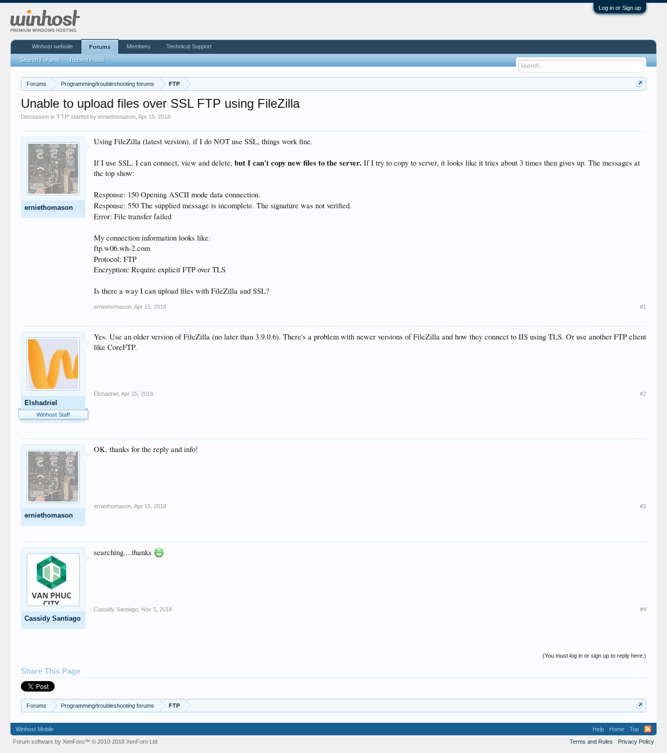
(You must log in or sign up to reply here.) (594, 655)
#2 (643, 394)
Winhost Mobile (35, 729)
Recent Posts (87, 60)
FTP (62, 117)
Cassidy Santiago (52, 618)
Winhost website (52, 46)
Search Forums (39, 60)
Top (634, 729)
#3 (643, 506)
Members (139, 46)
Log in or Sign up (620, 8)
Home (616, 729)
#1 (643, 307)
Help (598, 729)
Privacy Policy (636, 741)
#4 (643, 609)
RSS (647, 729)
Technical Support (189, 46)
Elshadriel (40, 403)
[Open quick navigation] (639, 83)
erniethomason (116, 117)
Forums (99, 47)
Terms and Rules (591, 741)
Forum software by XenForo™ (86, 741)
